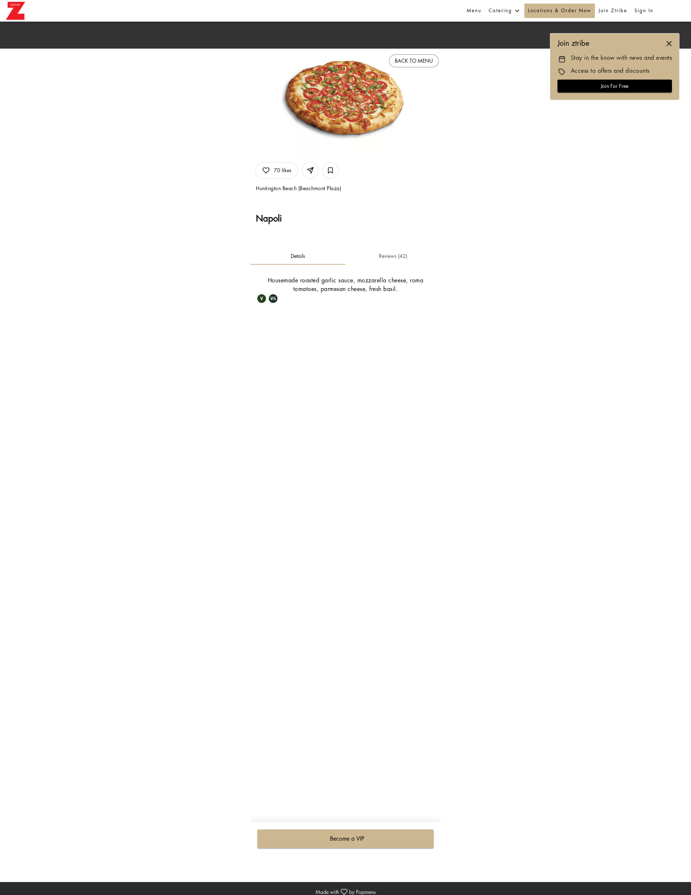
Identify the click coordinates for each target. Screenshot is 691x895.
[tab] (298, 256)
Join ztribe (613, 10)
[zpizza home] (24, 11)
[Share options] (310, 170)
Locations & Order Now (559, 10)
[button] (504, 11)
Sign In (644, 10)
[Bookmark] (330, 170)
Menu (474, 10)
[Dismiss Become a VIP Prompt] (669, 43)
